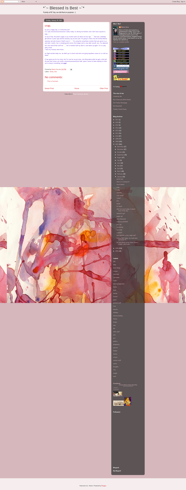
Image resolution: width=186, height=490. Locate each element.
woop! (118, 203)
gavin (114, 300)
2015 (117, 122)
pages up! (120, 216)
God (114, 306)
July (118, 160)
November (120, 149)
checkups (116, 274)
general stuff (117, 303)
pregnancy (116, 344)
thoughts (116, 367)
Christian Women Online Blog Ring (128, 384)
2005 (117, 251)
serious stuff (117, 360)
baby (114, 264)
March (119, 171)
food (114, 290)
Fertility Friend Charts (120, 109)
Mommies (115, 387)
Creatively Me (117, 96)
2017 (117, 120)
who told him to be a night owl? (126, 235)
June (119, 163)
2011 (117, 133)
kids (55, 71)
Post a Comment (52, 81)
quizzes (115, 347)
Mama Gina (125, 27)
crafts (115, 280)
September (120, 155)
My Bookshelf (117, 106)
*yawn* (119, 198)
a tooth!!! (119, 232)
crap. (118, 187)
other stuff (116, 332)
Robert (115, 351)
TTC (114, 370)
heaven (115, 309)
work (114, 376)
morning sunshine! (122, 221)
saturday (119, 192)
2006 (117, 248)
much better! (120, 184)
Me (114, 328)
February (120, 174)
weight (115, 373)
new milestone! (121, 219)
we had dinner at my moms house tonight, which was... (127, 243)
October (119, 152)
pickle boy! (120, 179)
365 (114, 261)
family (51, 71)
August (119, 157)
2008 (117, 141)
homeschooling (117, 316)
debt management (118, 284)
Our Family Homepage (120, 103)
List (127, 386)
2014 (117, 125)
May (118, 166)
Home (76, 88)
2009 (117, 139)
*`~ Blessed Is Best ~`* (63, 8)
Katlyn (115, 322)
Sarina (115, 354)
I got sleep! (120, 195)
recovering (120, 227)
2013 (117, 128)
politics (115, 341)
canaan (115, 271)
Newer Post (49, 88)
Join (124, 386)
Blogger (103, 486)
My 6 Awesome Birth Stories (122, 99)
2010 (117, 136)
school (115, 357)
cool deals (116, 277)
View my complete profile (121, 42)
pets (114, 335)
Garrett (115, 296)
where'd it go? (121, 213)
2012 (117, 130)
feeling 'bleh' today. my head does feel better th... (127, 239)
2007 (117, 144)
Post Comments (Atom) (80, 94)
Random (131, 386)
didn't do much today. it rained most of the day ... (126, 210)
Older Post (104, 88)
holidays (115, 312)
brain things (116, 268)
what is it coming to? (123, 182)
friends (115, 293)
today (118, 190)
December (120, 146)
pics (118, 201)
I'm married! (116, 389)
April (118, 168)
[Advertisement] (119, 449)
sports (115, 363)
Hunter (115, 319)
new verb (119, 230)
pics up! (119, 224)
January (119, 177)
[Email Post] (70, 69)
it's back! (119, 206)
